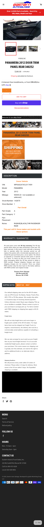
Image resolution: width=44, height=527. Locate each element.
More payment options (21, 108)
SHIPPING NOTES (9, 285)
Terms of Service (8, 422)
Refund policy (7, 425)
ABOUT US (20, 285)
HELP (27, 285)
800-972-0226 (12, 466)
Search (4, 418)
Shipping (14, 76)
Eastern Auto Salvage (13, 477)
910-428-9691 (11, 470)
